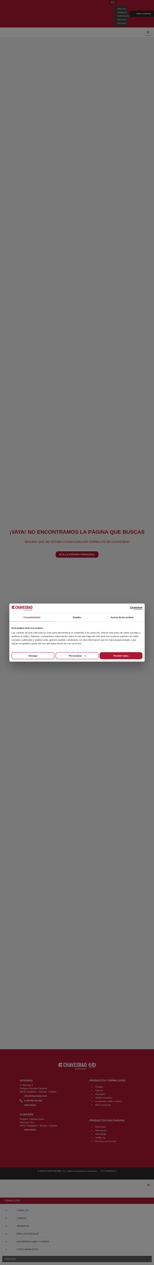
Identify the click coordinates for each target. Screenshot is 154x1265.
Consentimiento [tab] (31, 617)
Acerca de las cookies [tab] (122, 617)
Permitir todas (121, 655)
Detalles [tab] (77, 617)
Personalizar (75, 655)
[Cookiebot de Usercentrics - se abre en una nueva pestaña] (129, 608)
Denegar (33, 655)
